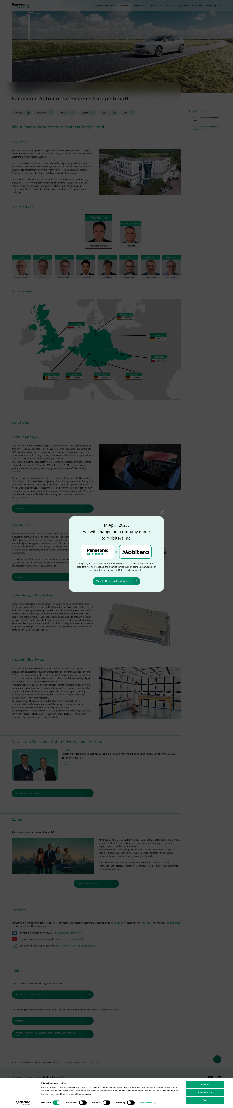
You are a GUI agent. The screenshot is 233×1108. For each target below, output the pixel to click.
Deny (205, 1100)
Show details (146, 1103)
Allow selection (205, 1092)
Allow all (205, 1084)
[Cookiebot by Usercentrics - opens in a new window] (23, 1103)
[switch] (83, 1102)
